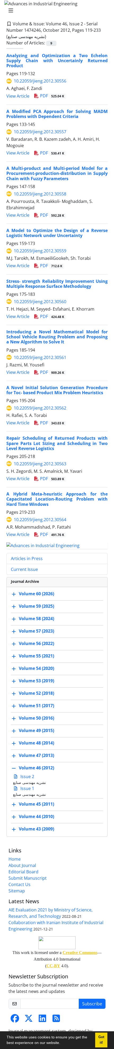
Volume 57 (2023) (36, 631)
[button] (62, 1043)
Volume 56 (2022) (36, 644)
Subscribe (92, 1004)
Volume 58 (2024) (36, 619)
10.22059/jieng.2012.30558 (40, 194)
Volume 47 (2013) (36, 756)
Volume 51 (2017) (36, 706)
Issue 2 (26, 776)
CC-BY (53, 966)
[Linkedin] (42, 1020)
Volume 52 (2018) (36, 693)
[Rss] (56, 1020)
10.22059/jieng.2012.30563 (40, 464)
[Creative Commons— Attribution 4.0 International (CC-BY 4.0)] (57, 942)
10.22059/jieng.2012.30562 (40, 408)
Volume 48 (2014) (36, 743)
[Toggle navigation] (55, 10)
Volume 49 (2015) (36, 731)
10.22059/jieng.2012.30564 (40, 520)
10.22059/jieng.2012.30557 (40, 132)
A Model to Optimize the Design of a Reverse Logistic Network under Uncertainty (57, 233)
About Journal (22, 865)
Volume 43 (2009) (36, 829)
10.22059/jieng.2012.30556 (40, 81)
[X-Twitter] (28, 1020)
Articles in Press (27, 558)
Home (14, 859)
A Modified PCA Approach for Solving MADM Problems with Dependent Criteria (57, 113)
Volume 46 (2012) (36, 768)
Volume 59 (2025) (36, 606)
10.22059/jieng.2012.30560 (40, 302)
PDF (51, 96)
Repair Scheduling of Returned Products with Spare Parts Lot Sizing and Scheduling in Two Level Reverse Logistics (57, 443)
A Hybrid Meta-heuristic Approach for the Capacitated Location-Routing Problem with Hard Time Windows (57, 499)
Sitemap (16, 891)
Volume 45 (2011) (36, 804)
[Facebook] (14, 1020)
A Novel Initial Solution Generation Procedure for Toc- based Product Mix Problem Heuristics (57, 390)
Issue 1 (26, 788)
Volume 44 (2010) (36, 817)
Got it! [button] (101, 1040)
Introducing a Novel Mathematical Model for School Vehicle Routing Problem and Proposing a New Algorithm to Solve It (57, 337)
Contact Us (19, 884)
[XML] (50, 36)
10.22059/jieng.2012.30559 (40, 251)
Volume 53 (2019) (36, 681)
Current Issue (24, 569)
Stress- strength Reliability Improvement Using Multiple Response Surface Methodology (57, 283)
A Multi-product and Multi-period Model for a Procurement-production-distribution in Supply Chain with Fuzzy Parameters (57, 173)
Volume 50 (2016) (36, 718)
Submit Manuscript (27, 878)
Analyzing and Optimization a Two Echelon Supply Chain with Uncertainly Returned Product (57, 61)
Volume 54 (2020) (36, 668)
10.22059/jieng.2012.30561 (40, 357)
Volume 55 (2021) (36, 656)
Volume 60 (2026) (36, 594)
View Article (17, 96)
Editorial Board (23, 872)
